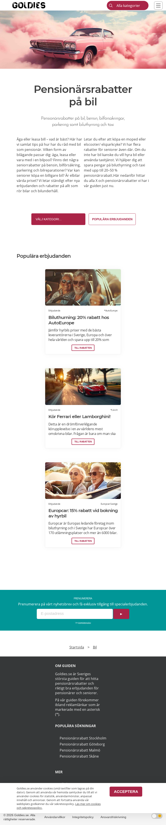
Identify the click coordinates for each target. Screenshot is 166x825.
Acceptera (126, 791)
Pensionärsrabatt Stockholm (83, 738)
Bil (95, 647)
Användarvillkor (54, 817)
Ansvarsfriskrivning (113, 817)
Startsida (76, 647)
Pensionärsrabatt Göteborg (82, 744)
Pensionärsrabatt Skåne (79, 756)
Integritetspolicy (84, 623)
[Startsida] (35, 5)
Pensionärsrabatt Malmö (80, 750)
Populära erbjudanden (112, 219)
